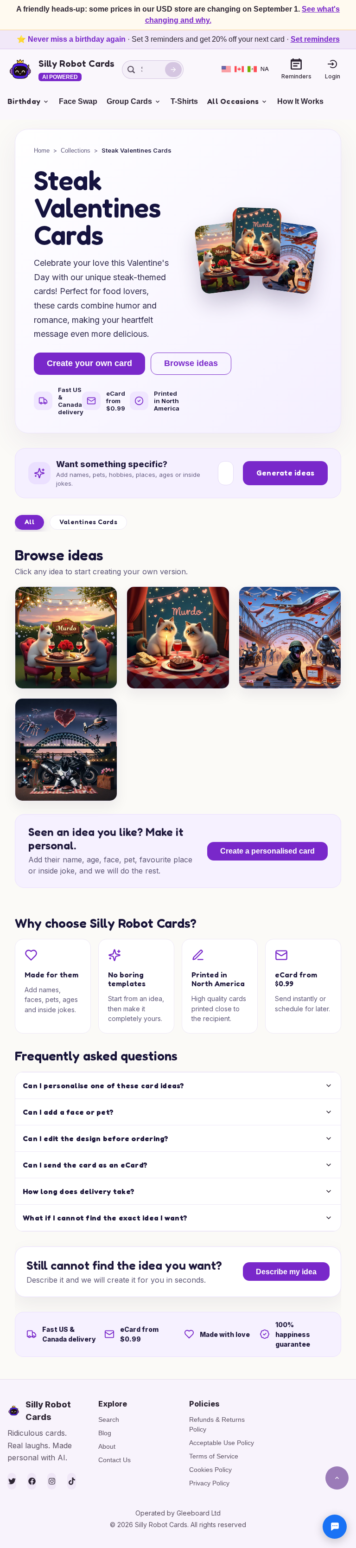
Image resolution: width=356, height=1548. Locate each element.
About (106, 1446)
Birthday (23, 101)
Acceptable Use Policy (221, 1442)
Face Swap (78, 101)
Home (42, 150)
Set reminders (315, 39)
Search (108, 1419)
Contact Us (114, 1460)
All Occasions (233, 101)
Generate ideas (285, 472)
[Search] (173, 69)
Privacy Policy (209, 1483)
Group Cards (129, 101)
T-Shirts (184, 101)
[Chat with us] (335, 1527)
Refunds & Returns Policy (217, 1424)
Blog (104, 1433)
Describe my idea (286, 1272)
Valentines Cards (88, 522)
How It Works (300, 101)
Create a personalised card (267, 851)
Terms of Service (213, 1456)
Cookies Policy (210, 1469)
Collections (75, 150)
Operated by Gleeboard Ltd (178, 1513)
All (29, 522)
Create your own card (89, 363)
